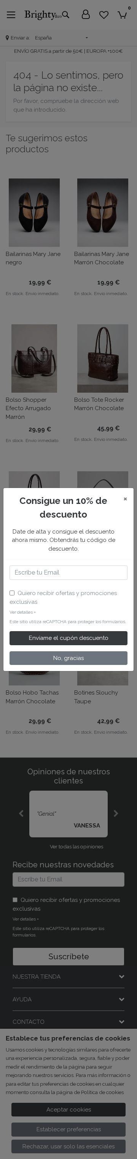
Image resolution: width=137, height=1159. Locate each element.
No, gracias (68, 658)
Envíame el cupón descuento (68, 638)
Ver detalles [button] (23, 612)
